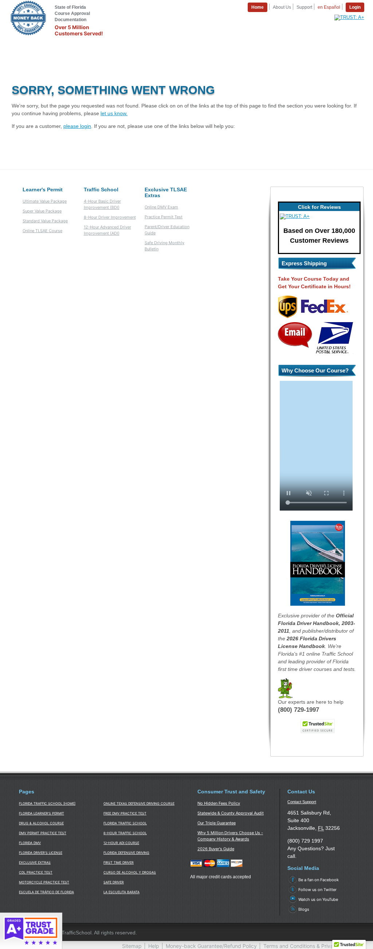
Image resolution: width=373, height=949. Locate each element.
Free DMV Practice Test (124, 813)
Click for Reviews (319, 207)
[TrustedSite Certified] (318, 726)
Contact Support (301, 802)
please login (77, 126)
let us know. (114, 113)
